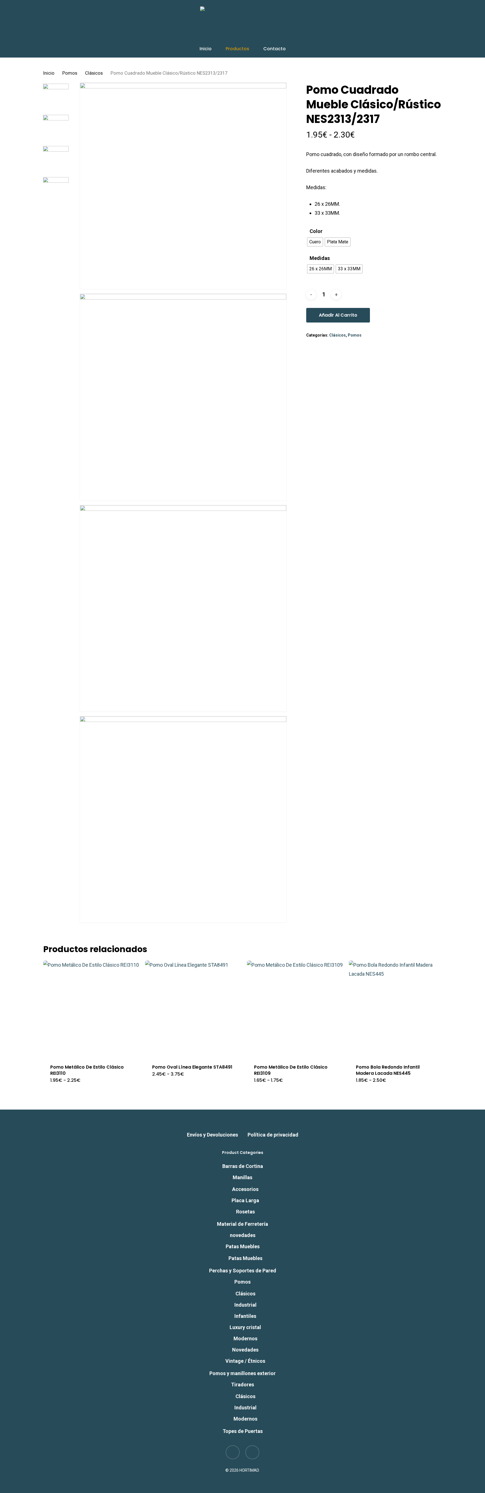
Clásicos (94, 73)
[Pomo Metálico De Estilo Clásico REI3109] (295, 1009)
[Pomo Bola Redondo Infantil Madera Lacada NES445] (397, 1009)
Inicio (48, 73)
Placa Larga (245, 1200)
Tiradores (242, 1384)
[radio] (315, 242)
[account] (424, 23)
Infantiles (245, 1316)
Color (316, 231)
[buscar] (409, 23)
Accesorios (245, 1189)
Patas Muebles (243, 1246)
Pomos (69, 73)
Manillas (242, 1177)
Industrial (245, 1305)
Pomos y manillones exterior (242, 1373)
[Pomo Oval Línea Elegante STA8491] (193, 1009)
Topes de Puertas (243, 1431)
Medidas (320, 258)
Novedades (245, 1350)
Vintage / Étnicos (245, 1361)
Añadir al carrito (338, 315)
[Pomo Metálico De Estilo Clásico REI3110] (91, 1009)
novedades (242, 1235)
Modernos (245, 1338)
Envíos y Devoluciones (212, 1135)
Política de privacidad (273, 1135)
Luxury (245, 1327)
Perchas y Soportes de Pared (242, 1270)
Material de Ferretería (242, 1224)
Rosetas (245, 1212)
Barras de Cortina (242, 1166)
